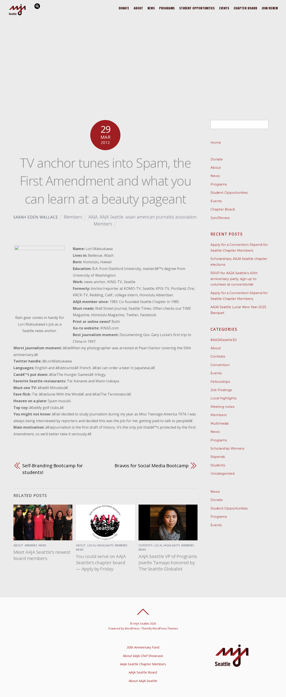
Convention (220, 365)
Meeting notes (222, 407)
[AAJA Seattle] (17, 14)
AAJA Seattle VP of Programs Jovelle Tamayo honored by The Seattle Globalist (168, 562)
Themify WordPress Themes (159, 628)
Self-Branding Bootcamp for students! (52, 468)
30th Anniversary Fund (143, 647)
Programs (167, 8)
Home (215, 143)
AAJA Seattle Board (143, 672)
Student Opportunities (197, 8)
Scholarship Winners (227, 448)
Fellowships (220, 382)
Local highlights (100, 545)
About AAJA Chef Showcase (143, 656)
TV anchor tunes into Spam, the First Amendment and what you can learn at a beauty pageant (105, 180)
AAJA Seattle (111, 217)
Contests (145, 545)
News (151, 8)
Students (217, 465)
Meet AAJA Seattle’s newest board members (41, 555)
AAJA (93, 217)
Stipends (217, 457)
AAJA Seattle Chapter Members (143, 664)
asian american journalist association (161, 217)
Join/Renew (270, 8)
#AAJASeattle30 (223, 340)
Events (224, 8)
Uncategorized (222, 474)
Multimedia (219, 423)
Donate (124, 8)
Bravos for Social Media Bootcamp (152, 465)
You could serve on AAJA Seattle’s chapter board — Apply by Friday (101, 562)
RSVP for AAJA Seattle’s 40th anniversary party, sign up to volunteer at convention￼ (234, 279)
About (138, 8)
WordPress (132, 628)
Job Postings (221, 390)
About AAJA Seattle (143, 681)
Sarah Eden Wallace (35, 217)
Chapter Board (245, 8)
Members (73, 217)
